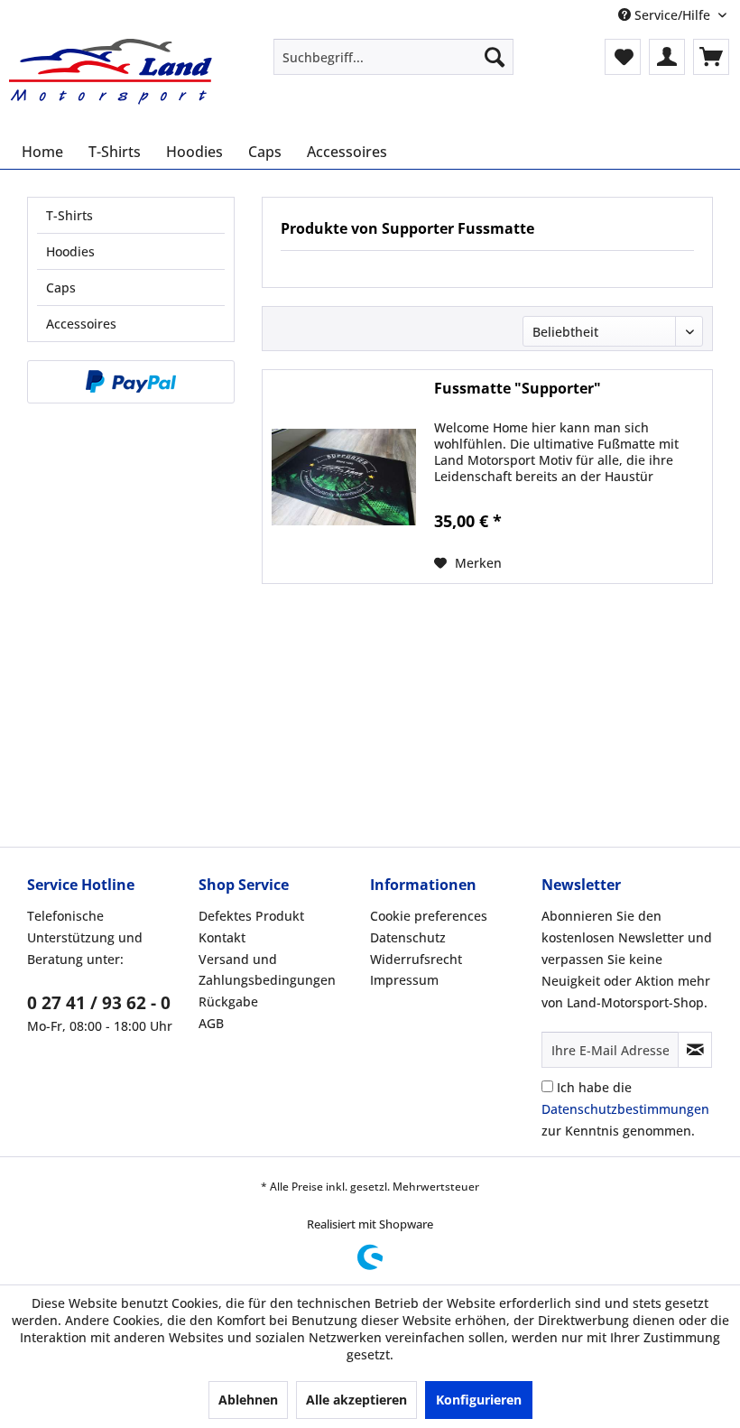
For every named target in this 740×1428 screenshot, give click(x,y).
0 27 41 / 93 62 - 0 (99, 1003)
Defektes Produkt (251, 915)
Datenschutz (408, 937)
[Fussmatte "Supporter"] (344, 476)
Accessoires (81, 323)
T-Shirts (69, 215)
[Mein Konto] (667, 57)
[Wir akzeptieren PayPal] (131, 382)
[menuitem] (393, 57)
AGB (211, 1023)
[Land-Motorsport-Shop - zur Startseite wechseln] (111, 75)
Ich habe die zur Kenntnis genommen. (625, 1109)
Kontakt (222, 937)
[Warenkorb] (711, 57)
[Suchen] (494, 57)
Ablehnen (248, 1399)
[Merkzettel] (623, 57)
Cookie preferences (428, 915)
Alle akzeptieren (356, 1399)
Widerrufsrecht (416, 959)
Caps (61, 287)
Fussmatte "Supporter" (517, 388)
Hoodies (70, 251)
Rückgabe (228, 1001)
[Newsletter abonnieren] (695, 1050)
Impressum (404, 979)
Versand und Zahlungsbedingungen (267, 969)
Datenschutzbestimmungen (625, 1108)
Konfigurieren (479, 1399)
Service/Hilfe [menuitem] (672, 14)
